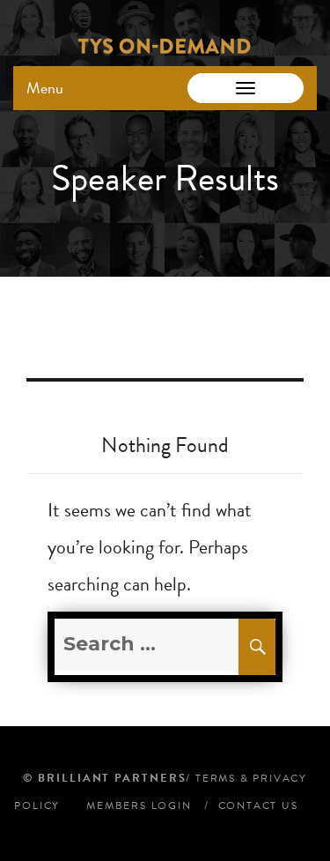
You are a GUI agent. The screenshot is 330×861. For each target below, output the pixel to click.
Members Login (138, 805)
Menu (44, 88)
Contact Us (258, 805)
